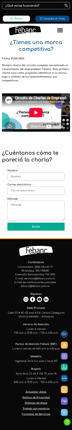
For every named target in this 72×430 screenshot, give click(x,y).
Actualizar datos (36, 392)
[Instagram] (26, 299)
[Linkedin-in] (46, 299)
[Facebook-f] (32, 299)
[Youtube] (39, 299)
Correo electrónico (19, 184)
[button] (60, 30)
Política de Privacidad (36, 397)
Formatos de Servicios (36, 414)
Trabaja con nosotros (36, 408)
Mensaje (12, 198)
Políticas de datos (36, 403)
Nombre (12, 170)
